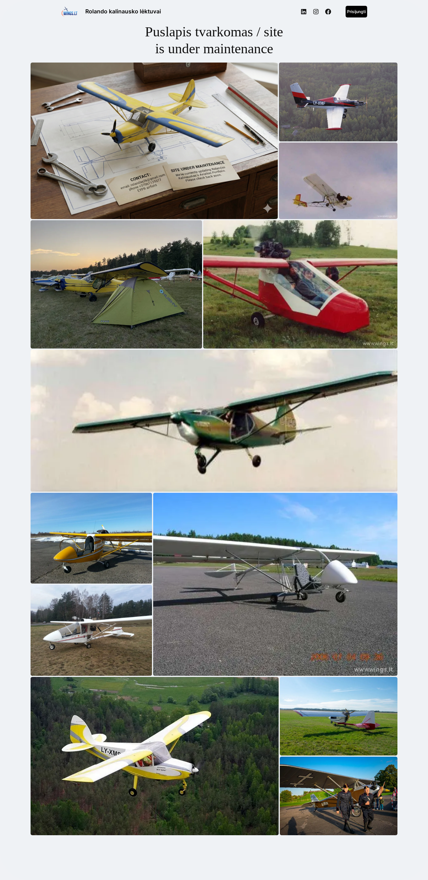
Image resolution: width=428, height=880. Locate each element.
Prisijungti (356, 11)
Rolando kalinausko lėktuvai (123, 11)
